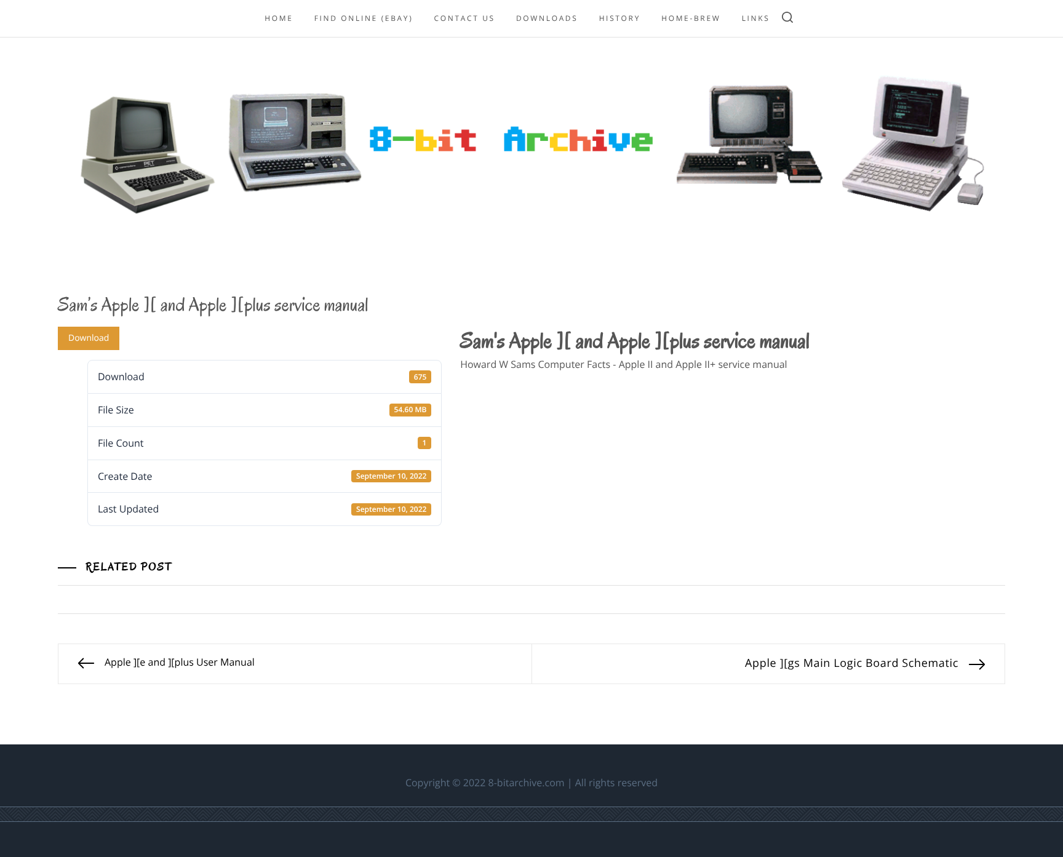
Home (279, 18)
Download (88, 338)
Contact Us (464, 18)
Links (756, 18)
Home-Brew (690, 18)
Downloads (547, 18)
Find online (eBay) (363, 18)
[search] (787, 18)
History (619, 18)
